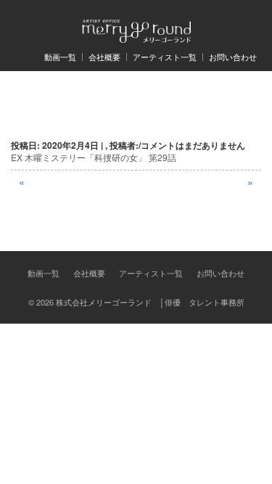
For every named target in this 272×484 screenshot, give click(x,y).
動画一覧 (60, 57)
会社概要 (104, 57)
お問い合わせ (233, 57)
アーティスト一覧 (165, 57)
